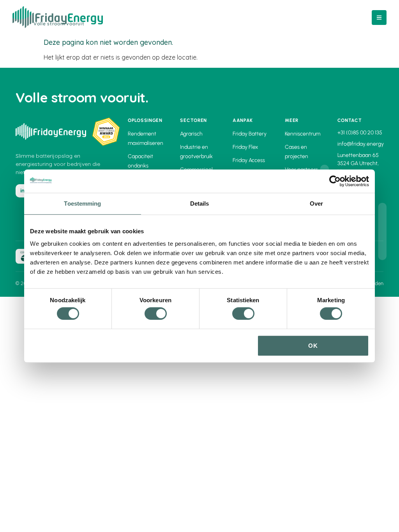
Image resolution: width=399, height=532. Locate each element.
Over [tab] (316, 203)
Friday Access (249, 160)
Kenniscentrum (302, 133)
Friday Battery (250, 133)
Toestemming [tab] (82, 203)
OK (313, 345)
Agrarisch (191, 133)
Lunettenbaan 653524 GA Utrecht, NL (358, 163)
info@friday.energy (360, 144)
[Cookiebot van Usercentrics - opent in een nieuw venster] (335, 181)
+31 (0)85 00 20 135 (359, 132)
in (22, 190)
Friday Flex (245, 147)
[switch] (156, 313)
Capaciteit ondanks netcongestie (144, 165)
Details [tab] (199, 203)
